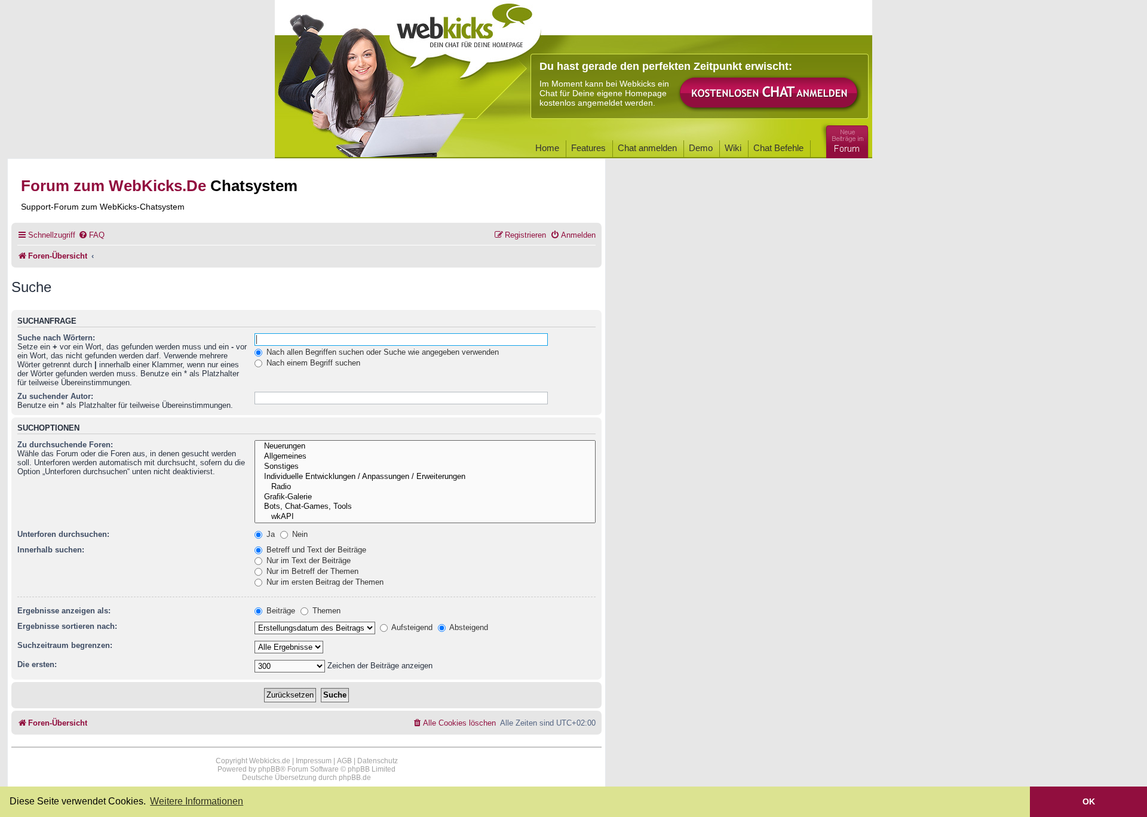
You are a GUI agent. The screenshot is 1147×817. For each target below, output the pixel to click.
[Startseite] (465, 37)
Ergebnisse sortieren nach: (67, 626)
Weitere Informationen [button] (196, 801)
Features (588, 148)
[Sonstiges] (425, 467)
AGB (344, 761)
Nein (299, 534)
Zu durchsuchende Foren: (65, 444)
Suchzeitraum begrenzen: (64, 645)
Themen (325, 610)
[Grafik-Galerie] (425, 497)
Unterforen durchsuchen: (63, 534)
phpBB (269, 769)
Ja (269, 534)
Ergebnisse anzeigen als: (64, 610)
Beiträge (279, 610)
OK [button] (1088, 801)
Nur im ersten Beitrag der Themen (324, 582)
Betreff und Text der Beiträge (315, 549)
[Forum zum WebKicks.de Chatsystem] (845, 139)
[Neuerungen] (425, 446)
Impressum (314, 761)
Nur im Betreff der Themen (311, 571)
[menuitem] (91, 235)
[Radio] (425, 487)
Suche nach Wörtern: (56, 337)
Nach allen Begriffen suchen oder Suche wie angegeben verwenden (381, 352)
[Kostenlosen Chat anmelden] (769, 93)
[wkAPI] (425, 517)
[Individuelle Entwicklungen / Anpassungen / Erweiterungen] (425, 477)
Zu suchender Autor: (55, 396)
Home (547, 148)
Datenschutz (377, 761)
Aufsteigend (411, 627)
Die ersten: (37, 664)
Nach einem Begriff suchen (312, 362)
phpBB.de (355, 777)
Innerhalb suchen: (50, 549)
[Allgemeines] (425, 457)
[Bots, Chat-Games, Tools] (425, 507)
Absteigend (467, 627)
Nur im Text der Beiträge (307, 560)
